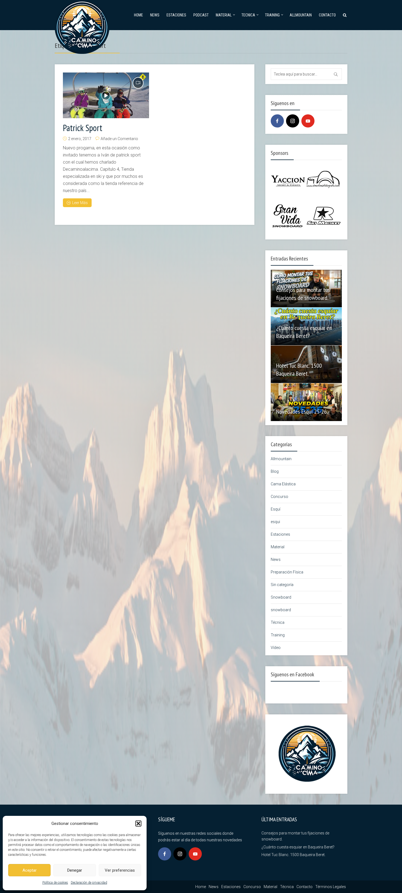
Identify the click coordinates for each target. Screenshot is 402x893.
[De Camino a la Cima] (82, 26)
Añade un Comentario (119, 139)
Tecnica (248, 15)
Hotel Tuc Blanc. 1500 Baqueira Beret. (299, 369)
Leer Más (80, 203)
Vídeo (276, 647)
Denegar (74, 870)
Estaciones (176, 15)
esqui (275, 522)
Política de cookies (55, 883)
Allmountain (301, 15)
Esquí (275, 509)
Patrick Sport (82, 128)
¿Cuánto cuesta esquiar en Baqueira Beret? (304, 332)
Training (272, 15)
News (154, 15)
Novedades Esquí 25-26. (302, 411)
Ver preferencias (120, 870)
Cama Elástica (283, 484)
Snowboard (281, 597)
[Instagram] (292, 120)
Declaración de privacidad (89, 883)
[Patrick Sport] (106, 95)
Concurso (279, 496)
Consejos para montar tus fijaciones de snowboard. (303, 293)
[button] (138, 823)
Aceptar (29, 870)
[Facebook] (277, 120)
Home (138, 15)
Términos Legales (330, 887)
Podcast (201, 15)
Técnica (277, 622)
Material (224, 15)
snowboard (281, 610)
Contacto (327, 15)
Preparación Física (287, 572)
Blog (275, 471)
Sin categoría (282, 584)
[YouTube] (307, 120)
